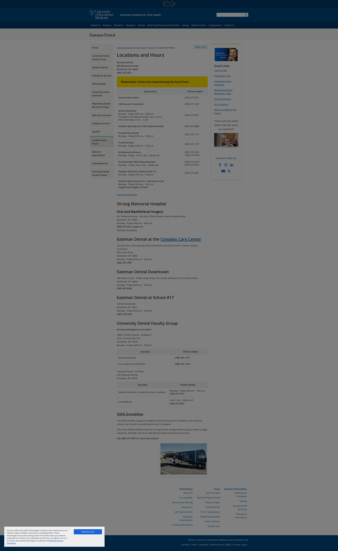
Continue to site (88, 532)
